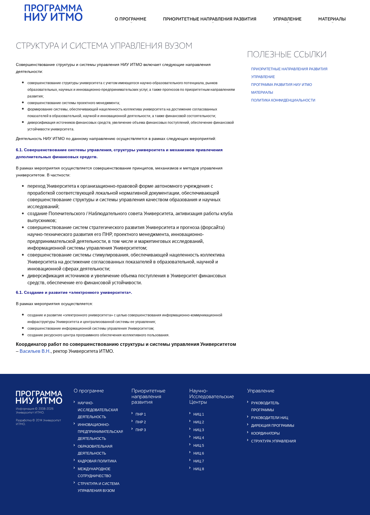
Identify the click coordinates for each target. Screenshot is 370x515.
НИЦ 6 (198, 453)
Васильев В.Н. (35, 351)
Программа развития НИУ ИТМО (281, 85)
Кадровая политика (97, 461)
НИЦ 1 (198, 414)
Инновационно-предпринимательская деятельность (100, 432)
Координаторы (265, 433)
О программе (130, 19)
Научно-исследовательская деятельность (98, 410)
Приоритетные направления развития (209, 19)
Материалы (332, 19)
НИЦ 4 (198, 438)
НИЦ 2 (198, 422)
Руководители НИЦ (269, 418)
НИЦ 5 (198, 446)
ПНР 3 (141, 430)
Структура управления (273, 441)
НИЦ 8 (198, 469)
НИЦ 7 (198, 461)
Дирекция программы (272, 426)
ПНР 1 (141, 414)
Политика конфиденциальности (283, 100)
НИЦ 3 (198, 430)
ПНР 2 (141, 422)
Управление (287, 19)
